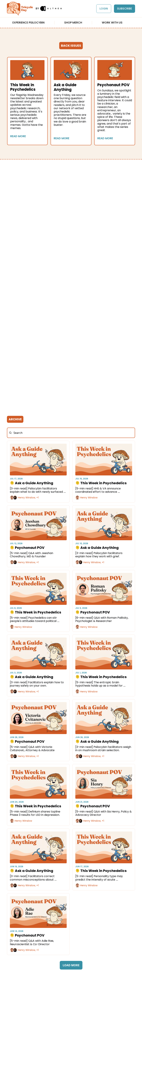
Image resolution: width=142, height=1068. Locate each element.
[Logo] (20, 8)
